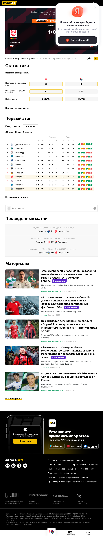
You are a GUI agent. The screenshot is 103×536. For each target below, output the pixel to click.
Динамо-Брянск (22, 144)
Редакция (52, 473)
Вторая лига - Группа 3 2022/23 (51, 12)
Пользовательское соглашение (62, 469)
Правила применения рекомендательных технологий (72, 481)
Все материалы (13, 398)
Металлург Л (21, 152)
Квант (18, 181)
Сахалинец (20, 160)
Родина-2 (19, 156)
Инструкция (25, 441)
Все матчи (31, 127)
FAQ (67, 464)
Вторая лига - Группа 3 (26, 58)
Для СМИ (93, 464)
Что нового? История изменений (66, 440)
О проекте (52, 460)
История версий (86, 469)
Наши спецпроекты (68, 473)
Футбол (34, 12)
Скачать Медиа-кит (47, 516)
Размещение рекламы (14, 516)
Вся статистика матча (17, 108)
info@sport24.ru (79, 516)
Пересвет (19, 189)
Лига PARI (45, 367)
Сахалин (19, 185)
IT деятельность (55, 464)
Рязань (18, 164)
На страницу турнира (16, 197)
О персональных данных (71, 460)
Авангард (19, 148)
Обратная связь (79, 464)
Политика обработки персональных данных (68, 477)
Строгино (19, 168)
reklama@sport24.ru (31, 516)
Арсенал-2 (20, 173)
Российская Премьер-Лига (52, 291)
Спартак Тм (15, 42)
